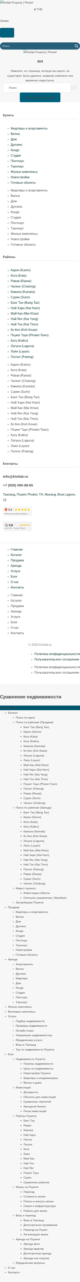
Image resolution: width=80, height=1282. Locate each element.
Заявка (4, 20)
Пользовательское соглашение (56, 659)
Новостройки (20, 177)
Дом (14, 139)
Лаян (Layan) (20, 351)
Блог (14, 576)
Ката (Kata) (18, 275)
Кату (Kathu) (19, 340)
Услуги (15, 571)
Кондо (15, 150)
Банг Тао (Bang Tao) (25, 302)
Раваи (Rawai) (21, 281)
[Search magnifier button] (76, 46)
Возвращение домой (40, 97)
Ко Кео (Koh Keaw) (24, 329)
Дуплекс (17, 144)
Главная (17, 549)
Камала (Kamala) (23, 291)
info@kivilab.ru (15, 476)
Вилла (15, 133)
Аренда (16, 565)
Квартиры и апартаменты (29, 128)
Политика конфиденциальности (57, 654)
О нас (15, 582)
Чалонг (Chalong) (23, 286)
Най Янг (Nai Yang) (24, 319)
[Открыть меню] (7, 33)
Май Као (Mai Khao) (25, 313)
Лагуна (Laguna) (22, 346)
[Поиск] (74, 88)
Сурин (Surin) (20, 297)
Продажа (17, 560)
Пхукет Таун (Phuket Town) (30, 335)
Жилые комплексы (24, 171)
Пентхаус (17, 161)
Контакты (17, 587)
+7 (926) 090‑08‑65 (18, 485)
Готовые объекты (23, 182)
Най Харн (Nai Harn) (25, 308)
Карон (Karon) (20, 270)
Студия (16, 155)
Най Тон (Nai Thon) (24, 324)
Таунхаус (17, 166)
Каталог (16, 555)
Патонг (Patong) (22, 356)
